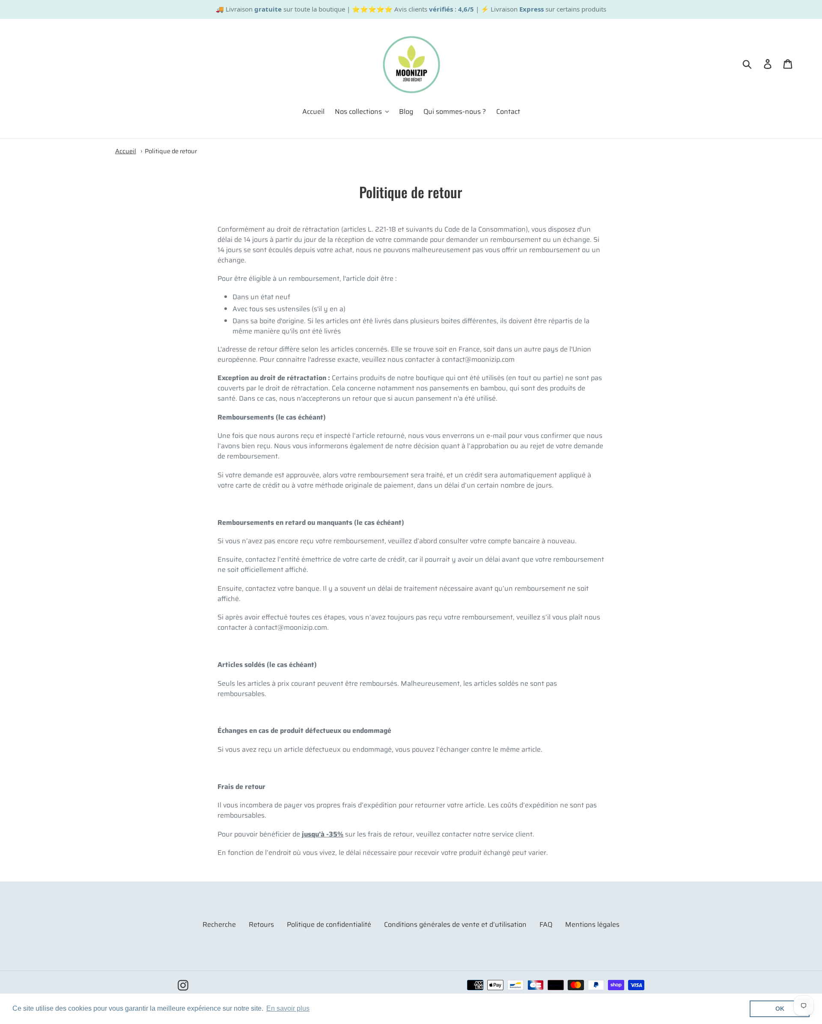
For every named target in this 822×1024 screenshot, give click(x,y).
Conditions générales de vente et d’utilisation (455, 924)
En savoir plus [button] (288, 1008)
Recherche (219, 924)
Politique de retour (171, 151)
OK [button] (779, 1008)
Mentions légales (592, 924)
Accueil (125, 151)
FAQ (545, 924)
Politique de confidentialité (329, 924)
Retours (261, 924)
